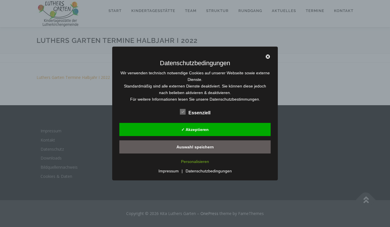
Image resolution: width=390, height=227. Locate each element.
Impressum (168, 171)
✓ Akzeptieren (195, 129)
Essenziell (199, 112)
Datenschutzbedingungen (209, 171)
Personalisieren (195, 161)
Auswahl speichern (195, 146)
